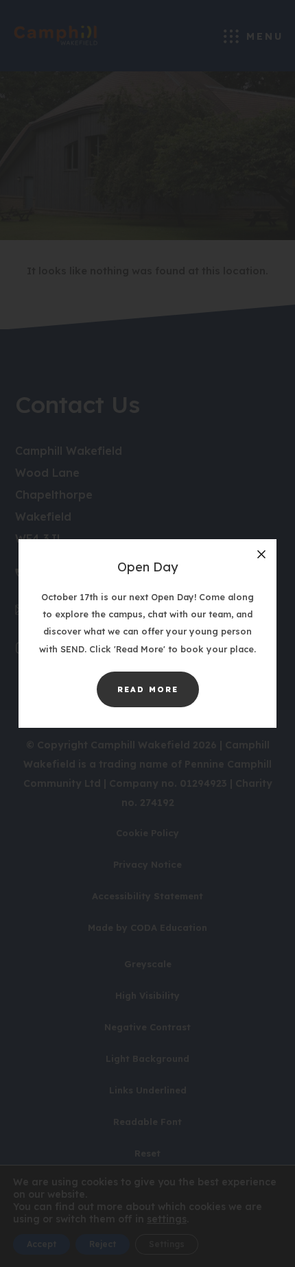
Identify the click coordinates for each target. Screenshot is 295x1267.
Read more (158, 695)
